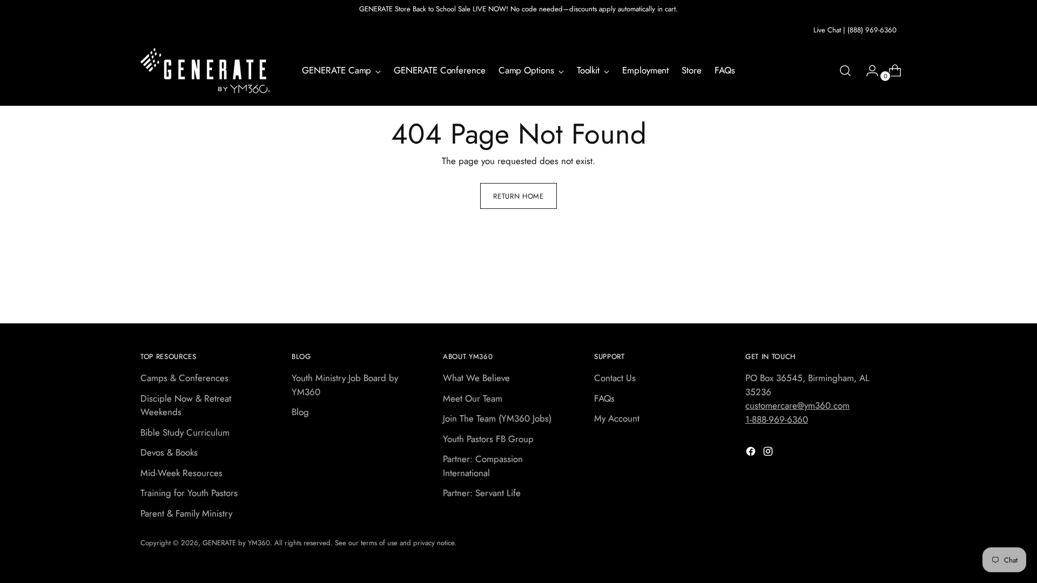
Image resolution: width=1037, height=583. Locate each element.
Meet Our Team (472, 398)
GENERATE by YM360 (236, 543)
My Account (616, 418)
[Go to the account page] (868, 71)
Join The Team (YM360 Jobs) (497, 418)
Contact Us (615, 377)
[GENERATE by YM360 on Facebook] (751, 453)
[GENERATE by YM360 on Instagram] (769, 453)
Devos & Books (169, 452)
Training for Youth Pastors (189, 492)
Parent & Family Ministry (186, 513)
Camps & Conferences (184, 377)
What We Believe (476, 377)
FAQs (604, 398)
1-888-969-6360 (776, 419)
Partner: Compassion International (483, 465)
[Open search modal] (845, 71)
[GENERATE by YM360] (205, 70)
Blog (300, 411)
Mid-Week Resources (181, 472)
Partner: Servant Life (482, 492)
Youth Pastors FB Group (488, 438)
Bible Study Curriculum (185, 432)
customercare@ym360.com (797, 405)
